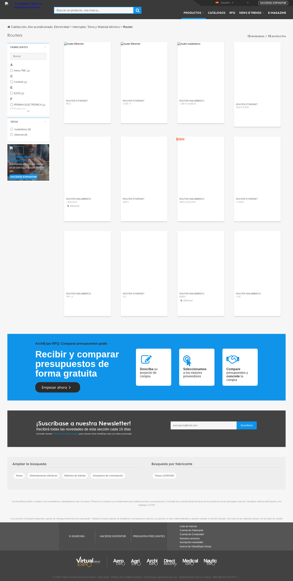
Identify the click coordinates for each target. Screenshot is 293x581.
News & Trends (250, 12)
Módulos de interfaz (75, 475)
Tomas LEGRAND (164, 475)
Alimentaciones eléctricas (43, 475)
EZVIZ (19, 93)
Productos (192, 12)
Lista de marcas (188, 526)
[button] (28, 47)
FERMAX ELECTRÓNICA (29, 104)
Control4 (20, 82)
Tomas (19, 475)
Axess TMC (22, 70)
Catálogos (216, 12)
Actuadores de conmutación (108, 475)
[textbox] (94, 10)
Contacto (87, 49)
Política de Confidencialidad (65, 434)
